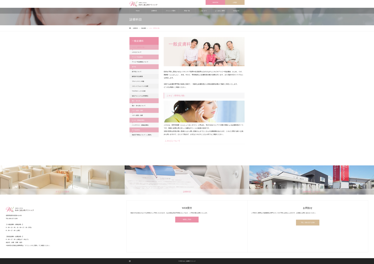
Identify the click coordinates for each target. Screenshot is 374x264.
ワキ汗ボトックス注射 (139, 91)
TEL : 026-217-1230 (308, 222)
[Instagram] (130, 261)
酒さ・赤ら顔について (139, 105)
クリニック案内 (170, 10)
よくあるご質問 (220, 10)
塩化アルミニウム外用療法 (140, 96)
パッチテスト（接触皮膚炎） (141, 125)
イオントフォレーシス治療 (140, 86)
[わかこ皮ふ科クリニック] (143, 4)
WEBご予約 (187, 219)
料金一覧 (187, 10)
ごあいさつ (203, 10)
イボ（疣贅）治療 (137, 115)
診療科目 (154, 10)
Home (138, 10)
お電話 (235, 2)
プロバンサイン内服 (138, 81)
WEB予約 (215, 2)
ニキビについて (136, 52)
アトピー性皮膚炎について (140, 62)
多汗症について (136, 71)
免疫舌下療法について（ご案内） (142, 135)
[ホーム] (130, 28)
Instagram (236, 10)
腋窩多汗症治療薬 (137, 76)
